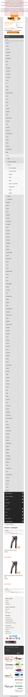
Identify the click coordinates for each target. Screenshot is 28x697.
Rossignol (8, 224)
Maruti (7, 139)
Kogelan (8, 433)
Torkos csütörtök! (9, 687)
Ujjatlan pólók (11, 186)
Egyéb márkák (9, 271)
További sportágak (9, 521)
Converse (8, 77)
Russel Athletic (9, 308)
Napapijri (8, 202)
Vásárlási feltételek (9, 621)
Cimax (7, 490)
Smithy (7, 246)
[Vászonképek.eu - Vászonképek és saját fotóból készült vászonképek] (9, 665)
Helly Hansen (9, 118)
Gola (7, 114)
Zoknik (10, 189)
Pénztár (18, 25)
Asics (7, 277)
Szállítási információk (9, 627)
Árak (6, 610)
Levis (7, 136)
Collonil (7, 108)
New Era (8, 330)
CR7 (7, 293)
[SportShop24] (14, 19)
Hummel (8, 121)
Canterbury (8, 415)
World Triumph (9, 418)
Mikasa (7, 408)
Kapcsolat (6, 25)
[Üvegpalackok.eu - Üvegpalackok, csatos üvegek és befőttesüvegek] (18, 658)
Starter (7, 299)
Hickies (7, 302)
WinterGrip (8, 459)
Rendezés (13, 533)
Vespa (7, 274)
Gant (7, 102)
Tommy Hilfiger (9, 252)
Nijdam (7, 368)
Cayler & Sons (9, 324)
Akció (6, 505)
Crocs (7, 80)
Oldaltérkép (7, 604)
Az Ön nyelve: (7, 28)
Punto (7, 424)
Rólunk (6, 600)
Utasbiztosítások (19, 683)
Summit (7, 377)
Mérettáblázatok (9, 30)
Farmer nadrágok (12, 168)
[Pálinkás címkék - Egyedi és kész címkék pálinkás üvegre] (9, 658)
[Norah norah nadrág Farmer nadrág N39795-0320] (14, 567)
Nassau (7, 437)
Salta (7, 305)
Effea (7, 89)
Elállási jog (7, 631)
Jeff (7, 124)
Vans (7, 265)
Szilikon (7, 383)
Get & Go (8, 399)
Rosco (7, 362)
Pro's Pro (8, 346)
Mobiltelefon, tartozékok (19, 677)
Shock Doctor (9, 365)
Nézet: (6, 532)
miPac (7, 318)
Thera (7, 337)
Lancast (7, 130)
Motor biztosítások (19, 682)
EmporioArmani (9, 92)
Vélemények (8, 612)
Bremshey (8, 455)
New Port (8, 352)
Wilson (7, 261)
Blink (7, 61)
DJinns (7, 286)
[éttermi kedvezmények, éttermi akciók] (9, 685)
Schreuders (8, 430)
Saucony (8, 236)
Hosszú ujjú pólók (12, 171)
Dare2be (8, 311)
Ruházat (9, 164)
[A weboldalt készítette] (18, 653)
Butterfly (7, 427)
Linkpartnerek (8, 633)
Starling (7, 480)
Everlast (7, 371)
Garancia (7, 629)
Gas (7, 105)
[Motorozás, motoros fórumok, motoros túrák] (18, 680)
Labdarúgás (7, 509)
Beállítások (19, 22)
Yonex (7, 268)
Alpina (7, 462)
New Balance (9, 149)
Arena (7, 46)
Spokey (7, 340)
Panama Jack (9, 296)
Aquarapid (8, 52)
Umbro (7, 255)
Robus (7, 452)
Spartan (7, 333)
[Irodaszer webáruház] (9, 675)
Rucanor (8, 230)
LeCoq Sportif (9, 133)
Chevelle (8, 71)
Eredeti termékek (8, 619)
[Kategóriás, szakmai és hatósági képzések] (18, 687)
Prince (7, 484)
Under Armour (9, 315)
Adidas (7, 42)
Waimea (8, 355)
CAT (7, 471)
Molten (7, 440)
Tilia (7, 390)
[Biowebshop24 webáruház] (18, 664)
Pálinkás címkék (9, 661)
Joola (7, 465)
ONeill (7, 205)
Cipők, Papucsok (8, 493)
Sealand (8, 240)
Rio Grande (8, 221)
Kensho (7, 127)
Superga (8, 327)
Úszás (6, 515)
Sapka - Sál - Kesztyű (13, 183)
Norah (7, 155)
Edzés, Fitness (8, 518)
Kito (7, 421)
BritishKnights (9, 283)
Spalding (8, 412)
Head (7, 349)
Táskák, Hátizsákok (9, 496)
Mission (7, 146)
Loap (7, 402)
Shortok (10, 193)
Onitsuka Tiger (9, 474)
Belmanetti (8, 58)
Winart (7, 446)
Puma (7, 211)
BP (6, 64)
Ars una (7, 49)
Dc (6, 83)
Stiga (7, 374)
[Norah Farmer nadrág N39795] (14, 542)
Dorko (7, 86)
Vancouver (8, 405)
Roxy (7, 227)
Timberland (8, 468)
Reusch (7, 477)
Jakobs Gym (8, 443)
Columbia (8, 74)
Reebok (7, 218)
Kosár (18, 24)
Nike (7, 152)
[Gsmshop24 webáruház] (18, 675)
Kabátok (10, 174)
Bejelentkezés (20, 27)
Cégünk (7, 602)
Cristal (7, 380)
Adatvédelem (8, 617)
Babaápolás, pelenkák (19, 672)
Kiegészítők (9, 199)
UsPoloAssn (8, 258)
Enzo (7, 96)
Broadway (8, 67)
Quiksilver (8, 214)
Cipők (8, 158)
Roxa (7, 487)
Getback (8, 111)
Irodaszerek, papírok (9, 677)
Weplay (7, 449)
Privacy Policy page (5, 11)
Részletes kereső (17, 30)
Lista (11, 532)
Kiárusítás (7, 36)
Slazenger (8, 243)
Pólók (10, 180)
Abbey (7, 358)
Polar (7, 280)
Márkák (6, 39)
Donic (7, 396)
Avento (7, 343)
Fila (7, 99)
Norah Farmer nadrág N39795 (10, 550)
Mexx (7, 143)
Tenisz (6, 512)
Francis (7, 387)
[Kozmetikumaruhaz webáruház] (18, 670)
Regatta (7, 321)
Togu (7, 393)
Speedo (7, 249)
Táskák (8, 196)
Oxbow (7, 208)
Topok (10, 177)
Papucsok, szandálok (11, 161)
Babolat (7, 55)
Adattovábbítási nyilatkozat (10, 622)
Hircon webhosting (14, 696)
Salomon (8, 233)
